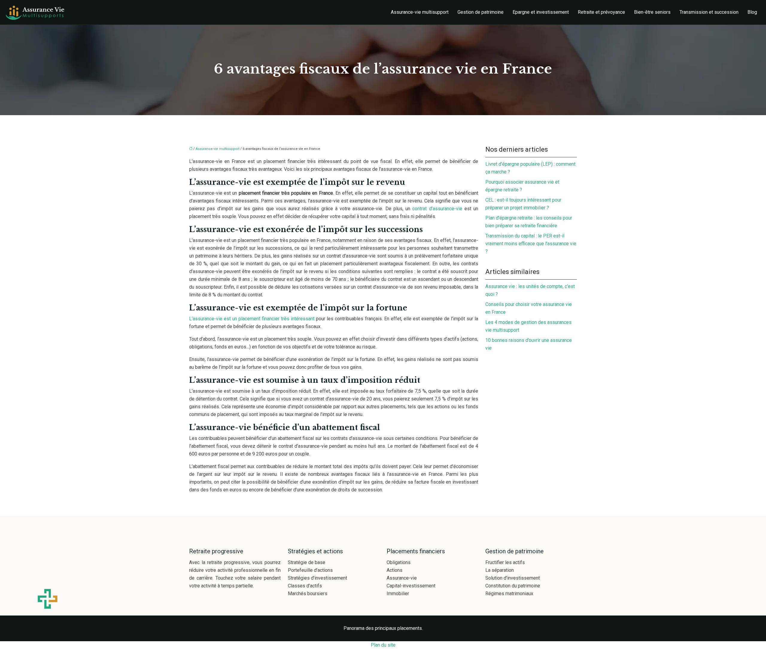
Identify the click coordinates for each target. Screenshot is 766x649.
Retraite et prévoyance (601, 12)
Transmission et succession (709, 12)
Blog (752, 12)
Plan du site (383, 645)
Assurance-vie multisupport (420, 12)
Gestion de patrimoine (481, 12)
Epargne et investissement (541, 12)
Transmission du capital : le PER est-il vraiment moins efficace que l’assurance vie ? (530, 243)
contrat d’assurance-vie (437, 208)
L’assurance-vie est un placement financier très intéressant (252, 319)
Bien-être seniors (652, 12)
